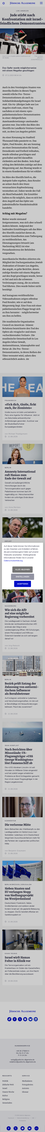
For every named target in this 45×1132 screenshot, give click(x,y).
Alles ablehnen (22, 569)
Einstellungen (22, 577)
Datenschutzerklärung (13, 560)
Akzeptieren (22, 584)
